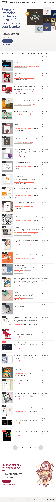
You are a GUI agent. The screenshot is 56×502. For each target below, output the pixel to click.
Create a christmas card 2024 (20, 265)
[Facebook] (47, 499)
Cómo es (17, 2)
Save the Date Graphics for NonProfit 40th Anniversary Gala (26, 393)
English (33, 499)
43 (36, 447)
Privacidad (24, 499)
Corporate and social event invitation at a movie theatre (25, 60)
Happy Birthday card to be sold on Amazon (23, 405)
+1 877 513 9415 (45, 2)
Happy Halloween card (19, 252)
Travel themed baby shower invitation (22, 380)
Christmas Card (17, 73)
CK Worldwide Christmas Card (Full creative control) (25, 86)
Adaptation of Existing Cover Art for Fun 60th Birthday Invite (26, 431)
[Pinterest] (52, 499)
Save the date (17, 227)
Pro (37, 2)
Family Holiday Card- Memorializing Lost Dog (23, 111)
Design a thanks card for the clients (21, 304)
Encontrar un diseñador (25, 2)
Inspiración (33, 2)
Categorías (12, 2)
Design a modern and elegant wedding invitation (24, 202)
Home (3, 5)
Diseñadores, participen (9, 484)
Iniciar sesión (51, 2)
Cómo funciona (6, 44)
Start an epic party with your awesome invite (23, 367)
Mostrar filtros (43, 53)
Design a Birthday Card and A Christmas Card (23, 136)
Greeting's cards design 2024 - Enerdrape (22, 149)
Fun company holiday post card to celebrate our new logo (26, 214)
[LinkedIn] (50, 499)
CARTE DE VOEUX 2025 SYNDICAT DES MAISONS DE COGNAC (27, 98)
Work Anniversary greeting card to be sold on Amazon (25, 355)
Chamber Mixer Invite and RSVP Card (21, 342)
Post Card (16, 124)
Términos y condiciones (16, 499)
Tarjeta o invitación (8, 5)
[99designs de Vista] (5, 2)
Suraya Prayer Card (18, 418)
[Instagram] (53, 499)
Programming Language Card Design (22, 162)
